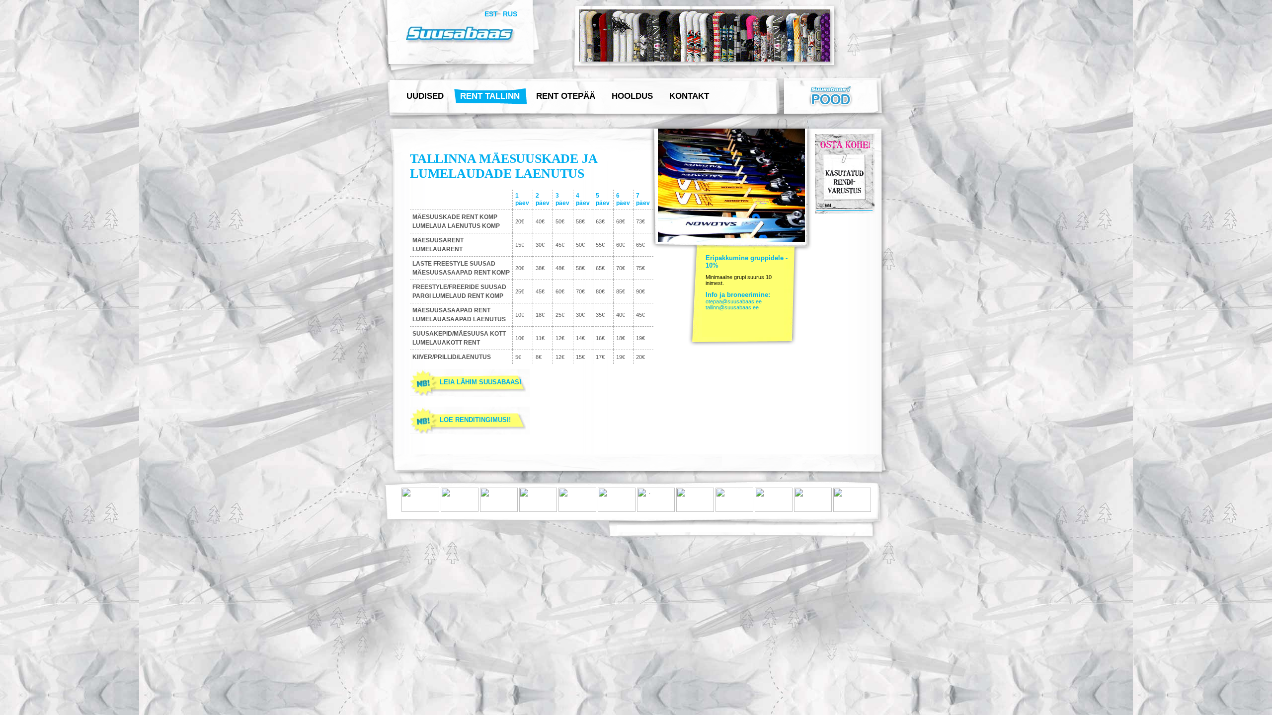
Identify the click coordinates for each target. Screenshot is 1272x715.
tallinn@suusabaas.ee (732, 307)
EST (491, 14)
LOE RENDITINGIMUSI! (475, 420)
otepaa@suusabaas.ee (734, 301)
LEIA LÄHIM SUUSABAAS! (480, 382)
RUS (510, 14)
